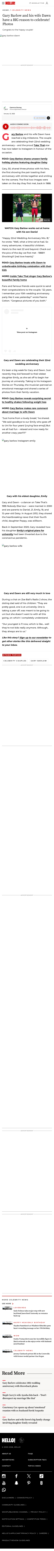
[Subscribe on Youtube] (8, 1483)
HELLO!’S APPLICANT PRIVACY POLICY (19, 1533)
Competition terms (36, 1519)
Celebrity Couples (15, 661)
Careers (43, 1533)
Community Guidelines (13, 1505)
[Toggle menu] (3, 3)
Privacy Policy (38, 1512)
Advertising (8, 1460)
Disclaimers (8, 1498)
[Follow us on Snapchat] (21, 1483)
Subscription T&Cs (37, 1460)
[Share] (48, 117)
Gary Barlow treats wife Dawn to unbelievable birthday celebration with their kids (26, 266)
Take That (39, 145)
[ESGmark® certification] (20, 1440)
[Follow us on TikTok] (46, 1476)
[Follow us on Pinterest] (33, 1483)
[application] (27, 208)
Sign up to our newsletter (33, 637)
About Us (6, 1454)
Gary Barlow (17, 134)
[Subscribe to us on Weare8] (46, 1483)
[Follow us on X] (33, 1476)
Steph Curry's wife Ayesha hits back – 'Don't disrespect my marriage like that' (24, 1396)
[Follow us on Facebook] (21, 1476)
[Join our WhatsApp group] (8, 1490)
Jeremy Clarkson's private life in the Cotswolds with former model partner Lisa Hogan (32, 1354)
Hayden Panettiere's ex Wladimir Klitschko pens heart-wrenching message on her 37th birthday (32, 1326)
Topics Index (34, 1466)
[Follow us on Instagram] (8, 1476)
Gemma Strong (15, 107)
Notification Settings (13, 1519)
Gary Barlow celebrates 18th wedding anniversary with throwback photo (21, 1384)
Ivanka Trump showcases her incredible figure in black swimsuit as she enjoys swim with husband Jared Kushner (32, 1341)
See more (6, 1304)
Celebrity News (21, 10)
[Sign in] (47, 3)
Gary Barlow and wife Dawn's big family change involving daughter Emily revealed (26, 1421)
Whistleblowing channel (15, 1512)
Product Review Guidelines (16, 1540)
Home (6, 10)
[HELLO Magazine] (10, 3)
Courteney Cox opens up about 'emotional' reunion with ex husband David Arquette (24, 1409)
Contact (6, 1466)
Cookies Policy (24, 1498)
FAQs (30, 1454)
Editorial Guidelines (12, 1526)
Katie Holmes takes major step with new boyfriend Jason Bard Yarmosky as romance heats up (31, 1313)
